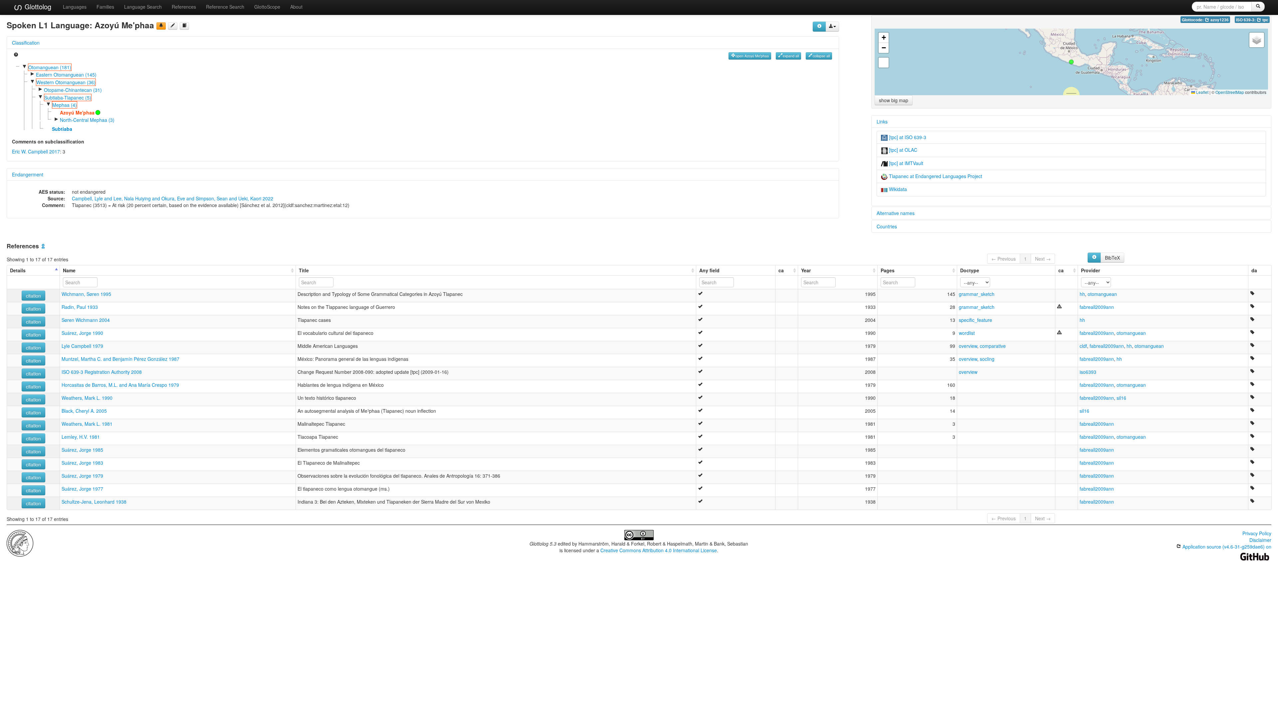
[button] (1071, 62)
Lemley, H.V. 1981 (81, 436)
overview (968, 346)
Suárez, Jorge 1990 (82, 333)
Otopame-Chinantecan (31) (73, 90)
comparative (993, 346)
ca (781, 270)
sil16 (1121, 397)
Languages (75, 6)
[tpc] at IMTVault (905, 163)
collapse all (821, 55)
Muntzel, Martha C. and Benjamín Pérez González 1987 (120, 359)
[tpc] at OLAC (902, 149)
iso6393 (1088, 371)
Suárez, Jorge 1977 (82, 488)
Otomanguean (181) (49, 67)
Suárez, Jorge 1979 (82, 475)
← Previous (1003, 258)
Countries (887, 226)
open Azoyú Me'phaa (752, 55)
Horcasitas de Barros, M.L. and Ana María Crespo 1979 (120, 384)
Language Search (143, 6)
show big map (893, 100)
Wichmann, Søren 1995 (86, 294)
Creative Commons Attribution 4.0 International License (658, 550)
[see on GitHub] (172, 26)
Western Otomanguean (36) (66, 82)
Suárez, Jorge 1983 (82, 462)
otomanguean (1102, 294)
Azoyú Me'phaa (77, 112)
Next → (1043, 258)
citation (33, 295)
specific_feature (975, 320)
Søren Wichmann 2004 (86, 320)
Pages (888, 270)
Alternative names (896, 213)
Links (882, 121)
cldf (1083, 346)
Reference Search (225, 6)
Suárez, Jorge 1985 (82, 449)
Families (105, 6)
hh (1082, 294)
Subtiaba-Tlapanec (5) (67, 97)
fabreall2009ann (1097, 307)
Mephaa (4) (64, 105)
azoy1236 (1219, 20)
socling (987, 359)
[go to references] (184, 26)
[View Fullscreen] (884, 63)
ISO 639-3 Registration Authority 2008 (102, 371)
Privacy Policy (1256, 533)
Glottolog (37, 6)
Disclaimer (1260, 540)
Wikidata (897, 189)
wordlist (967, 333)
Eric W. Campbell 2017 (36, 151)
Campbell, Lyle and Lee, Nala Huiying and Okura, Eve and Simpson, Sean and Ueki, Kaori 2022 (172, 198)
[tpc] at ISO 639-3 (907, 137)
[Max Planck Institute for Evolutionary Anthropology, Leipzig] (20, 542)
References (184, 6)
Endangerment (27, 174)
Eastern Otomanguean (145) (66, 74)
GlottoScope (267, 6)
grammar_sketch (976, 294)
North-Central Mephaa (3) (87, 120)
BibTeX (1112, 257)
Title (304, 270)
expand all (791, 55)
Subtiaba (62, 128)
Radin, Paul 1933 (80, 307)
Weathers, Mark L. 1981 (87, 423)
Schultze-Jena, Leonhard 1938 (94, 501)
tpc (1264, 20)
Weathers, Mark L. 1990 (87, 397)
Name (69, 270)
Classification (26, 42)
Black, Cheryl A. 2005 (84, 410)
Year (806, 270)
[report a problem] (161, 26)
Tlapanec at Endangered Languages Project (935, 176)
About (296, 6)
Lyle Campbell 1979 (82, 346)
